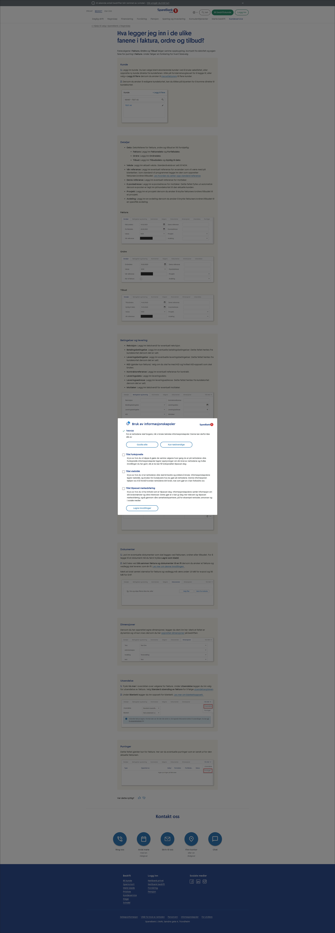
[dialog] (167, 466)
